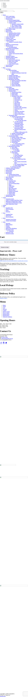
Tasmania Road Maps (13, 89)
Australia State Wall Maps (14, 76)
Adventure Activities (10, 17)
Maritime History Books (14, 34)
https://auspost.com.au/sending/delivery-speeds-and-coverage (14, 260)
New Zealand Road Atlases (15, 175)
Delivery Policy (6, 311)
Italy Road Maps (18, 156)
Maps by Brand (9, 179)
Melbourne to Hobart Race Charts (13, 201)
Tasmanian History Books (14, 33)
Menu (2, 12)
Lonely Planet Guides (13, 63)
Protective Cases (9, 232)
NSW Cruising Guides (16, 26)
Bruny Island (17, 98)
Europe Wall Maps (15, 84)
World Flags (8, 215)
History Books (9, 31)
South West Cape (18, 108)
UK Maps (16, 153)
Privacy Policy (6, 313)
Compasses (11, 231)
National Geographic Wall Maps (18, 80)
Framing (8, 225)
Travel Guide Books (10, 58)
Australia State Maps (10, 195)
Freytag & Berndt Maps (14, 183)
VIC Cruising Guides (16, 25)
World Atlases (9, 66)
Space (10, 54)
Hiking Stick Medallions (11, 228)
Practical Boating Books (14, 20)
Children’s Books (10, 40)
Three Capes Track (18, 112)
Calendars (8, 227)
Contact (4, 7)
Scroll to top (3, 696)
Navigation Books (13, 47)
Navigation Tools (10, 229)
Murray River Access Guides (15, 27)
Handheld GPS (9, 207)
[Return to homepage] (14, 9)
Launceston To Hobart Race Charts (14, 202)
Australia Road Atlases (14, 174)
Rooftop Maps (12, 192)
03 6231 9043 (4, 337)
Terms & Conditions (7, 316)
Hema (10, 184)
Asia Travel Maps (15, 151)
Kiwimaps (11, 187)
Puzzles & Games (10, 233)
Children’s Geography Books (15, 42)
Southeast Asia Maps (16, 166)
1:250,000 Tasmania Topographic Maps (19, 127)
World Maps (11, 88)
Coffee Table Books (10, 36)
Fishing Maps (14, 94)
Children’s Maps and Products (12, 168)
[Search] (14, 11)
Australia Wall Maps (13, 75)
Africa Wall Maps (15, 81)
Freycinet (16, 101)
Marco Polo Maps (13, 188)
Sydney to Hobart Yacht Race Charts (14, 200)
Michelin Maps (12, 189)
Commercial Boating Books (15, 21)
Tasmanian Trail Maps (19, 111)
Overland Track (17, 106)
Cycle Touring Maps (10, 169)
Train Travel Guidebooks (14, 60)
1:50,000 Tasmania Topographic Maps (18, 122)
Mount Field (17, 105)
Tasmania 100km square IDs (20, 132)
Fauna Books (12, 52)
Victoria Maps (14, 142)
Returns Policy (6, 314)
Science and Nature (10, 49)
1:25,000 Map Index (21, 120)
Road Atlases (9, 173)
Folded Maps (9, 87)
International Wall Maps (14, 79)
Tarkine (16, 110)
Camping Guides (9, 38)
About (4, 4)
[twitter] (6, 343)
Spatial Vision (12, 193)
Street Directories (10, 177)
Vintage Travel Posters (11, 220)
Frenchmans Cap (18, 99)
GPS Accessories (9, 209)
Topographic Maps (13, 115)
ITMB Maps (11, 186)
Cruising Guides (12, 22)
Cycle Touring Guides (11, 39)
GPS (4, 206)
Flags (4, 213)
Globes (4, 205)
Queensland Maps (15, 141)
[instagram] (4, 343)
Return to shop (4, 247)
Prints (4, 218)
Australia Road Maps (13, 135)
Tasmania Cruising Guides (17, 24)
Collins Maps (12, 182)
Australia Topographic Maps (17, 133)
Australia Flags (9, 214)
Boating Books (9, 18)
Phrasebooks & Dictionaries (12, 48)
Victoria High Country (19, 143)
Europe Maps (14, 152)
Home (4, 3)
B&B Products (9, 224)
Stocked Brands (9, 196)
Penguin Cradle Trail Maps (20, 107)
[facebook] (1, 343)
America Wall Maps (16, 85)
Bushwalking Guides (10, 29)
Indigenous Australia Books (12, 44)
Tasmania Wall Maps (13, 78)
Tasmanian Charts (10, 198)
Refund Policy (6, 315)
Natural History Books (14, 35)
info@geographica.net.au (7, 338)
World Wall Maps (13, 70)
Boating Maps (14, 93)
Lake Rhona (17, 102)
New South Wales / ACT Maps (18, 138)
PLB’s (7, 210)
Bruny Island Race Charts (11, 204)
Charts (4, 197)
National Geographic (13, 191)
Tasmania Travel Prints (11, 219)
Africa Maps (14, 147)
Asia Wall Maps (15, 83)
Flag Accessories (9, 216)
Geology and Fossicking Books (16, 53)
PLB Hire (8, 211)
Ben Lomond (17, 97)
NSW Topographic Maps (17, 134)
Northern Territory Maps (17, 137)
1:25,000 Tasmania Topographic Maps (18, 118)
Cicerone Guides (12, 62)
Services (5, 5)
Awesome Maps (15, 71)
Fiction (7, 43)
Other (4, 222)
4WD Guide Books (10, 16)
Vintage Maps (9, 178)
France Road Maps (18, 155)
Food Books (8, 30)
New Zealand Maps (15, 157)
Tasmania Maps (12, 90)
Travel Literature (9, 65)
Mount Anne (17, 103)
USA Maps (16, 150)
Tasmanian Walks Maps (16, 96)
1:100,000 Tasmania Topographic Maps (19, 125)
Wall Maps (8, 69)
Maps (4, 67)
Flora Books (11, 51)
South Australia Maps (16, 139)
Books (4, 15)
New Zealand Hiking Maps (20, 164)
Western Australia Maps (16, 144)
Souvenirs (8, 223)
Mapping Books (9, 45)
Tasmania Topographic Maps (18, 116)
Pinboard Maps (9, 170)
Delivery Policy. (3, 298)
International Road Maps (14, 146)
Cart (4, 307)
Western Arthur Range (19, 114)
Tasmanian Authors (10, 56)
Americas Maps (15, 148)
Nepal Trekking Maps (19, 165)
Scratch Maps (9, 171)
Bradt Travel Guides (13, 61)
